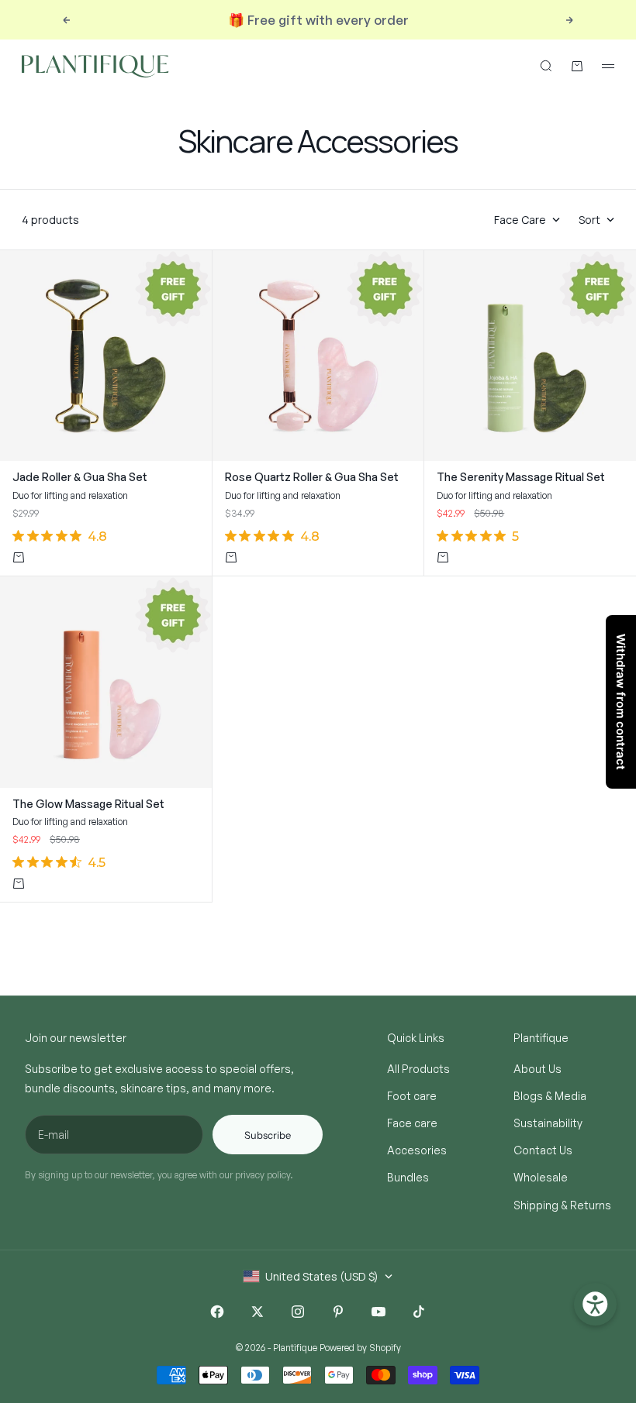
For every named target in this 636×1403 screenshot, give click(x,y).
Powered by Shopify (360, 1347)
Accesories (417, 1150)
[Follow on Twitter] (257, 1311)
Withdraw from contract (621, 702)
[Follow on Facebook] (217, 1311)
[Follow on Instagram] (298, 1311)
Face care (412, 1123)
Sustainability (547, 1123)
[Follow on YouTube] (378, 1311)
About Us (537, 1068)
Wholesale (540, 1177)
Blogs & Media (549, 1095)
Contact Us (542, 1150)
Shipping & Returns (562, 1205)
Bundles (408, 1177)
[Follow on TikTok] (419, 1311)
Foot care (412, 1095)
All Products (418, 1068)
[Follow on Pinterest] (338, 1311)
